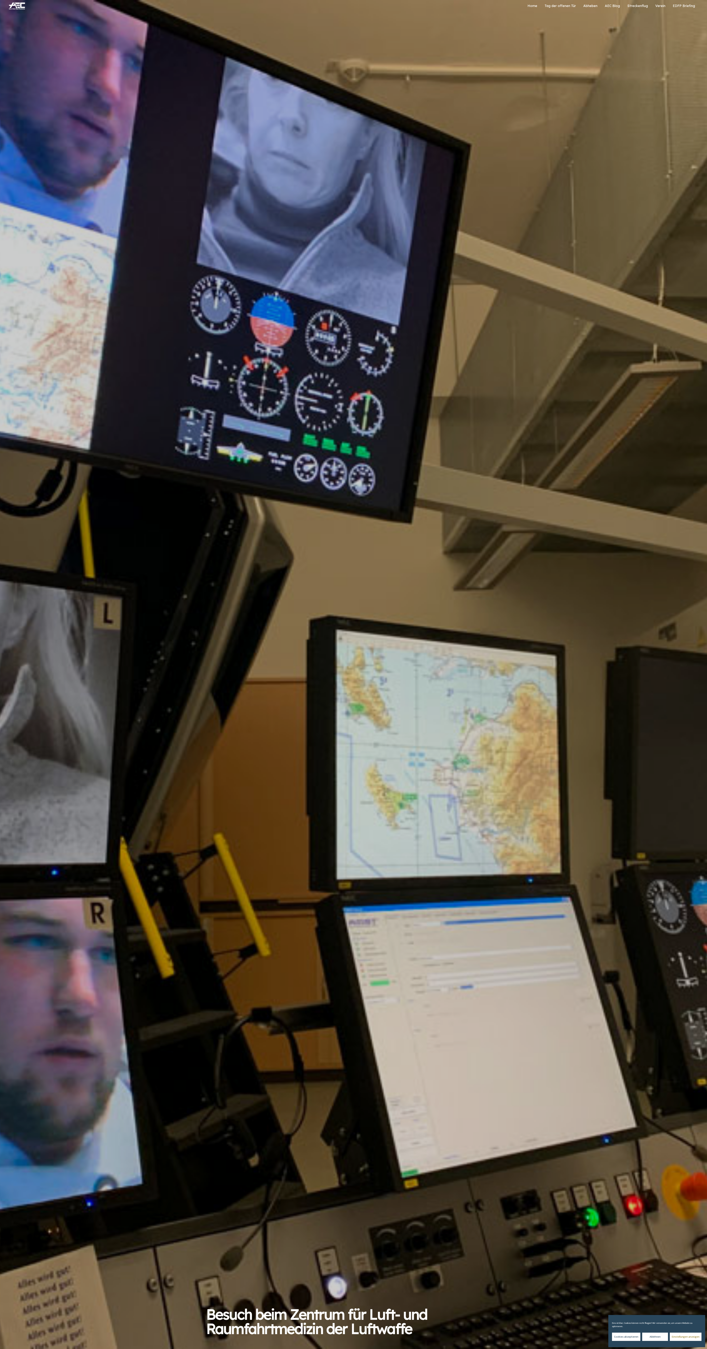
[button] (599, 6)
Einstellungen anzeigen (685, 1336)
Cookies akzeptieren (626, 1336)
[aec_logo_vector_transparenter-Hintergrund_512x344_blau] (17, 6)
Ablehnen (655, 1336)
